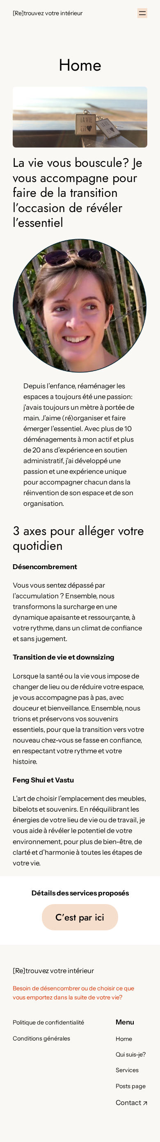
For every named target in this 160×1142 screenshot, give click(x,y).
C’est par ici (79, 917)
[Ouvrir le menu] (142, 13)
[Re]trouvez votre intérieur (47, 13)
